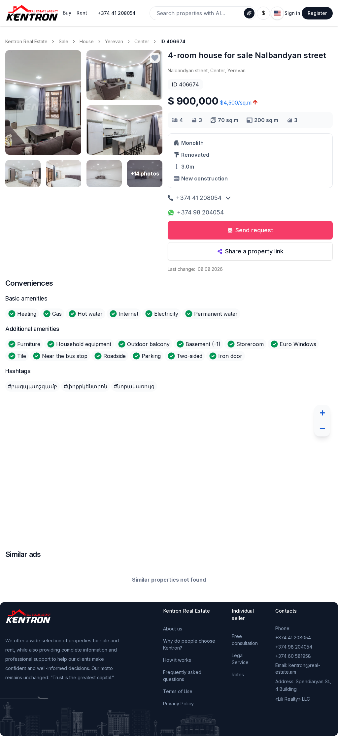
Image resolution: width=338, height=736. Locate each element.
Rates (238, 674)
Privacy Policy (178, 703)
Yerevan (114, 41)
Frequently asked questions (182, 675)
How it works (177, 660)
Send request (254, 230)
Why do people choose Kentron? (189, 644)
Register (317, 13)
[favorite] (155, 58)
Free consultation (245, 639)
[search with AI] (249, 13)
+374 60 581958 (293, 656)
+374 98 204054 (200, 212)
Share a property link (254, 251)
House (87, 41)
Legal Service (240, 659)
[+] (322, 413)
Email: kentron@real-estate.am (297, 668)
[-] (322, 428)
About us (172, 628)
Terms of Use (177, 691)
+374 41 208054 (117, 13)
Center (141, 41)
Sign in (292, 13)
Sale (63, 41)
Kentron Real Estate (26, 41)
